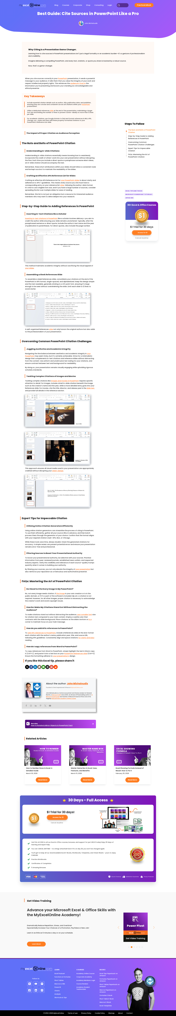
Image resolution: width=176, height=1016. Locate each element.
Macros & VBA (59, 984)
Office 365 (129, 198)
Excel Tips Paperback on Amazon (109, 975)
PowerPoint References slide (75, 653)
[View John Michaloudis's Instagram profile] (31, 705)
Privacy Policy (86, 1013)
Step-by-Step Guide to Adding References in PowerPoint (141, 137)
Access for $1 (58, 817)
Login (110, 5)
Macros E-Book (105, 1002)
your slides (29, 268)
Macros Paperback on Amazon (108, 991)
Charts (57, 991)
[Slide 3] (134, 947)
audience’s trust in (78, 83)
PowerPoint (62, 78)
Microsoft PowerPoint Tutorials (138, 194)
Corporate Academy (84, 977)
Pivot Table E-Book (107, 999)
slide (51, 111)
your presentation (82, 569)
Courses (65, 5)
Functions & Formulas (62, 977)
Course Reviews (82, 984)
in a (90, 619)
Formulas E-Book (106, 995)
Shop (88, 5)
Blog (56, 5)
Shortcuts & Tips (60, 997)
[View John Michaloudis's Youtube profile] (50, 705)
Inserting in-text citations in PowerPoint (41, 218)
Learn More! (36, 944)
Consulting (98, 5)
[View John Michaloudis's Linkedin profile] (35, 705)
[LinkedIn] (35, 667)
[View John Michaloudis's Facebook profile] (26, 705)
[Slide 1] (129, 947)
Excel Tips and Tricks (133, 191)
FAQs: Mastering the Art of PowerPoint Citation (139, 155)
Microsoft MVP (56, 695)
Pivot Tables (59, 980)
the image (60, 593)
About (120, 1013)
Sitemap (111, 1013)
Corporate (77, 5)
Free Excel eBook (144, 5)
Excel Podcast (59, 974)
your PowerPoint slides (70, 180)
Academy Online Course (85, 974)
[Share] (47, 667)
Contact (129, 1013)
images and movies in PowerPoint (65, 381)
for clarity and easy (86, 638)
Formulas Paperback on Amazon (108, 980)
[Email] (43, 667)
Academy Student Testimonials (83, 988)
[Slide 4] (137, 947)
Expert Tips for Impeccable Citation (139, 149)
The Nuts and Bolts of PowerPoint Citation (141, 131)
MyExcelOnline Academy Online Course (63, 698)
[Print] (52, 667)
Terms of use (73, 1013)
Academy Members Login (85, 980)
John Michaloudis (77, 683)
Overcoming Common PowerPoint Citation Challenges (141, 143)
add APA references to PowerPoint (42, 633)
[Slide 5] (139, 947)
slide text (90, 388)
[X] (27, 667)
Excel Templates (106, 1006)
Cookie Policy (100, 1013)
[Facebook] (31, 667)
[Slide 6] (142, 947)
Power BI (57, 987)
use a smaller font (84, 614)
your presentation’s (61, 656)
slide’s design (57, 471)
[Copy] (39, 667)
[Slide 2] (131, 947)
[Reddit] (56, 667)
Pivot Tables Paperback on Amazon (110, 985)
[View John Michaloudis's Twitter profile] (45, 705)
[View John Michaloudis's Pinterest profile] (40, 705)
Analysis (57, 994)
